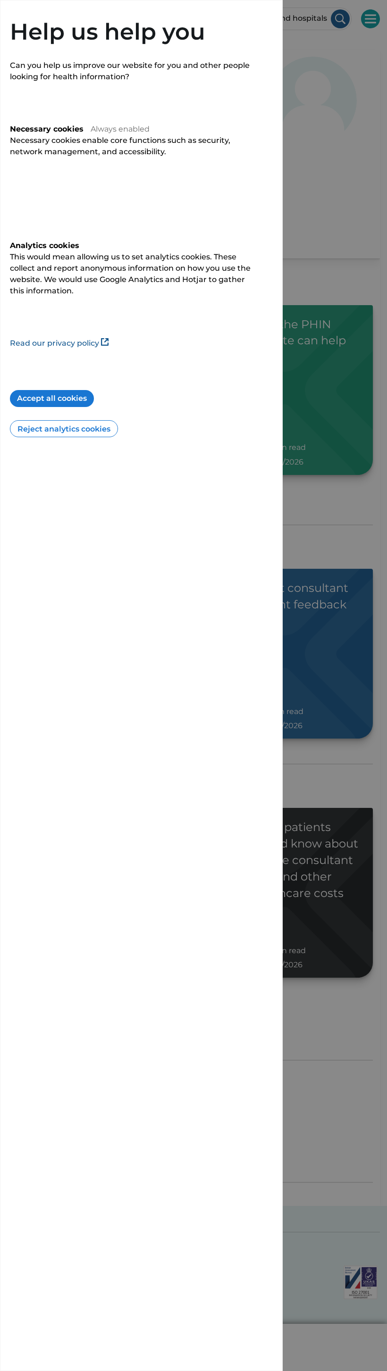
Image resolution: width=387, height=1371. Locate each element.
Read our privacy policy (54, 343)
